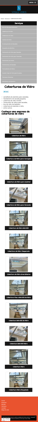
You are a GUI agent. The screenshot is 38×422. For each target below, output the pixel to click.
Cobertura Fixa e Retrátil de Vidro (19, 297)
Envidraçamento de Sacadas (9, 44)
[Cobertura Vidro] (18, 357)
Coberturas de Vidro (7, 31)
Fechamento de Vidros (8, 60)
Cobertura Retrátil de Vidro (19, 320)
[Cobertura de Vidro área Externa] (18, 264)
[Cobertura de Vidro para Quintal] (18, 172)
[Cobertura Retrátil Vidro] (18, 334)
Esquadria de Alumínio (8, 48)
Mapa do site (5, 410)
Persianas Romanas (7, 77)
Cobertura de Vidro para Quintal (18, 182)
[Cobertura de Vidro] (18, 126)
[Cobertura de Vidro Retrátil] (18, 218)
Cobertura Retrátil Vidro (18, 344)
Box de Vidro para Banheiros (9, 27)
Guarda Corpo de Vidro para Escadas (12, 73)
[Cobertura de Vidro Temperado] (18, 241)
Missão (3, 404)
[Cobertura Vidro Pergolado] (18, 380)
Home (3, 400)
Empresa (3, 402)
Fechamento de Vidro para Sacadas (11, 52)
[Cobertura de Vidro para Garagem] (18, 149)
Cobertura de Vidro (19, 136)
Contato (3, 408)
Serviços (19, 23)
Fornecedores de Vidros (8, 69)
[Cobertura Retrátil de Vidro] (18, 311)
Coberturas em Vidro (7, 35)
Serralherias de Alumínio (8, 81)
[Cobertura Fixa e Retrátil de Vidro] (18, 287)
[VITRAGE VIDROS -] (19, 9)
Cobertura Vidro (18, 367)
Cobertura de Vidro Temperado (19, 251)
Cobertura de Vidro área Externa (18, 274)
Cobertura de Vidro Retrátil (19, 228)
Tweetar (6, 92)
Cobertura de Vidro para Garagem (18, 159)
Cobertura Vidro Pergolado (18, 390)
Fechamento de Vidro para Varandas (12, 56)
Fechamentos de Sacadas (9, 64)
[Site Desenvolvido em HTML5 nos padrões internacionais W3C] (5, 420)
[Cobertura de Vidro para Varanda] (18, 195)
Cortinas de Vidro (6, 40)
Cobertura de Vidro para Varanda (19, 205)
